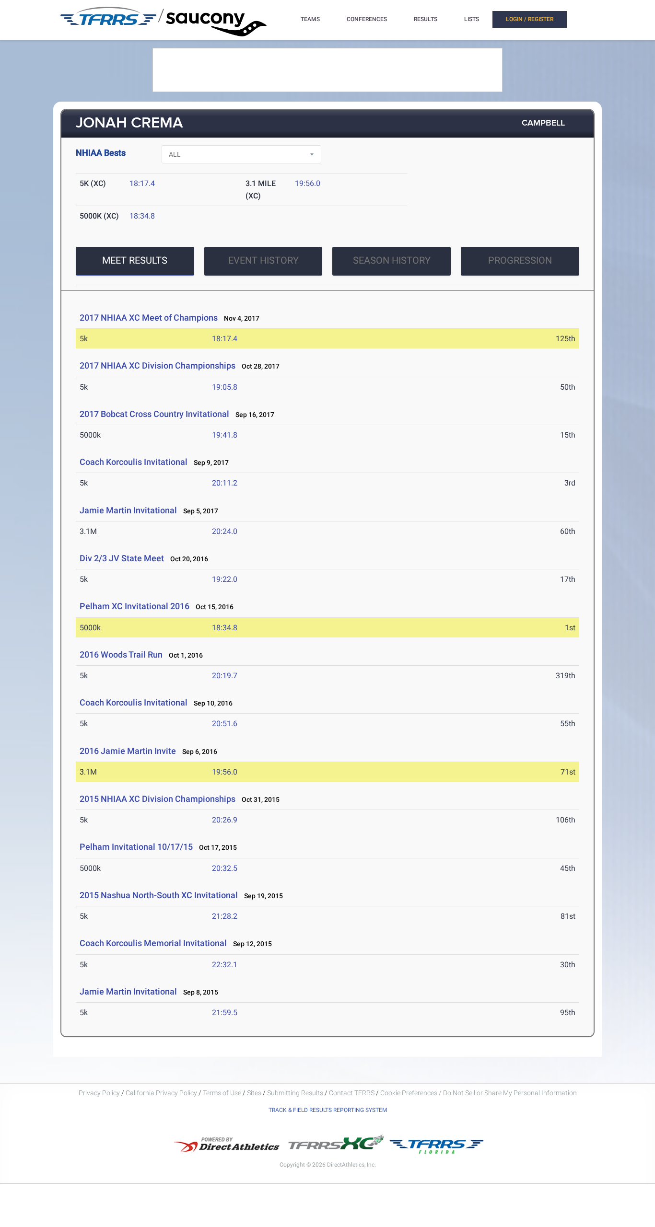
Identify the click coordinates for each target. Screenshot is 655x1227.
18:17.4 (142, 183)
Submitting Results (295, 1093)
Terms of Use (222, 1093)
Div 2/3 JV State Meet (122, 558)
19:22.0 (224, 579)
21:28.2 (224, 916)
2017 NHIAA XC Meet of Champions (149, 318)
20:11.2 (224, 482)
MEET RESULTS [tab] (134, 260)
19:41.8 (224, 435)
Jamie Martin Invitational (128, 510)
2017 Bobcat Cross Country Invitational (154, 414)
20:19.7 (224, 675)
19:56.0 (307, 183)
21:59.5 (224, 1012)
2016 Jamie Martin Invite (128, 751)
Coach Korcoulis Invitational (133, 462)
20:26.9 (224, 819)
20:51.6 (224, 723)
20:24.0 (224, 531)
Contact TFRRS (352, 1093)
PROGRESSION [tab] (520, 260)
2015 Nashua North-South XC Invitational (159, 895)
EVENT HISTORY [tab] (263, 260)
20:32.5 (224, 868)
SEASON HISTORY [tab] (392, 260)
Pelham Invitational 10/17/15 (136, 847)
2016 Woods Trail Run (121, 654)
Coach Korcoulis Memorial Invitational (153, 943)
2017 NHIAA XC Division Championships (157, 365)
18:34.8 (142, 215)
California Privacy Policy (161, 1093)
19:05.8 (224, 387)
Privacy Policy (99, 1093)
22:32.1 (224, 964)
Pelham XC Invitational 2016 (134, 606)
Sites (254, 1093)
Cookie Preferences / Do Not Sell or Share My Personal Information (478, 1093)
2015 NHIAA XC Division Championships (157, 799)
